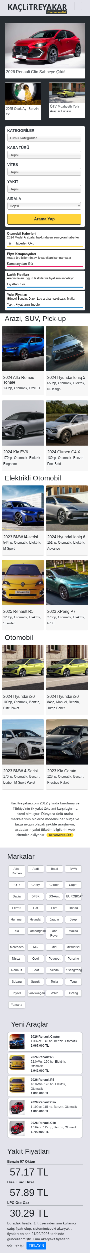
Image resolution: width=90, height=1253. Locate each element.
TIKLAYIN (36, 1245)
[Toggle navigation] (78, 6)
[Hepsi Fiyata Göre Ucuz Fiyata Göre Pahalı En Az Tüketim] (46, 206)
